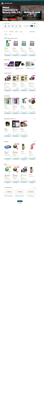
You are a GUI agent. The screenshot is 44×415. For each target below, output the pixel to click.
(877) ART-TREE (4, 17)
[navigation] (41, 3)
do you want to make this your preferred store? (26, 0)
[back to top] (42, 413)
